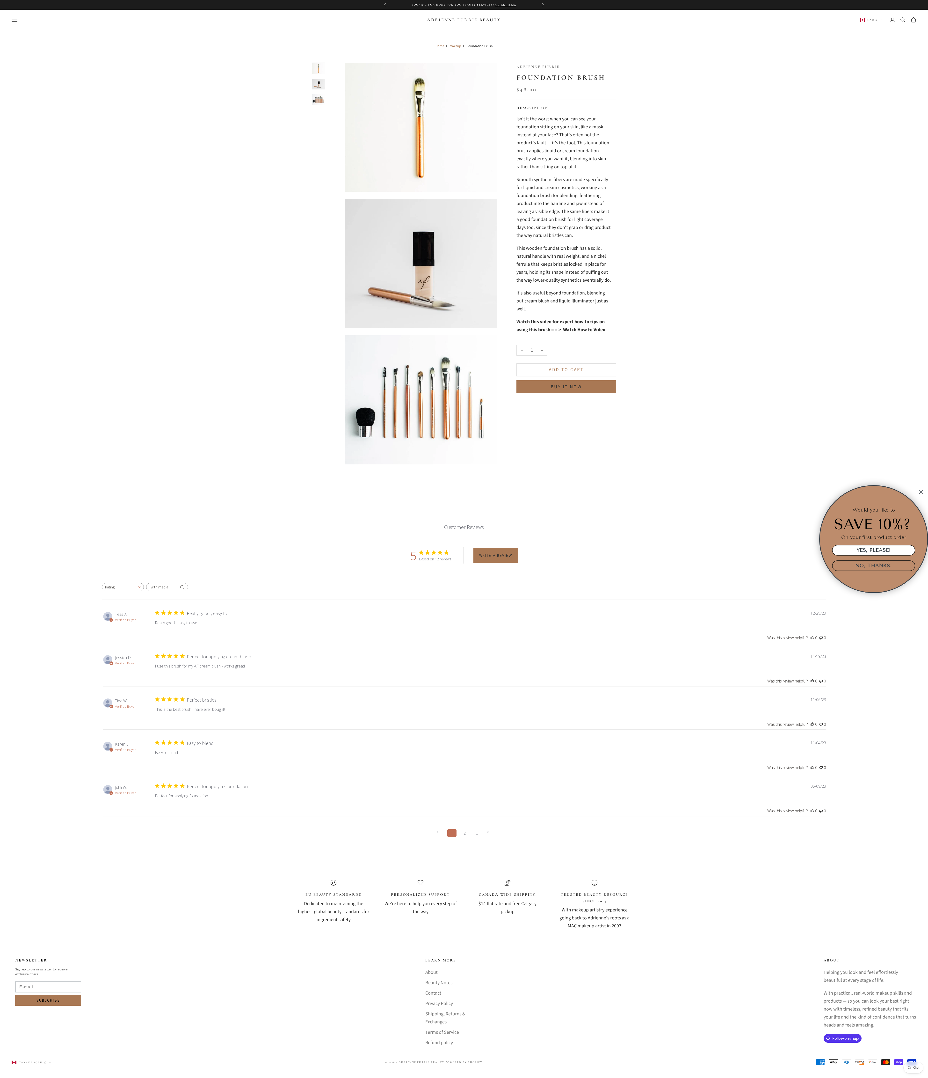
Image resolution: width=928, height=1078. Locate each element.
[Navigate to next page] (489, 832)
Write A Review (495, 555)
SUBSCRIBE (48, 1000)
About (431, 972)
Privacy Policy (439, 1003)
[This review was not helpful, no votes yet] (821, 637)
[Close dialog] (921, 492)
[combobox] (123, 587)
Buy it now (566, 387)
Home (439, 46)
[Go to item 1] (318, 68)
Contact (433, 993)
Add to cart (566, 370)
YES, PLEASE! (874, 550)
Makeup (455, 46)
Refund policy (439, 1042)
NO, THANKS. (874, 565)
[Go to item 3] (318, 99)
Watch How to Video (584, 329)
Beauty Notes (438, 982)
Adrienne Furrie (538, 67)
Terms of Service (442, 1032)
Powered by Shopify (463, 1062)
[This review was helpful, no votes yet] (812, 637)
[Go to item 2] (318, 84)
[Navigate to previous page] (439, 832)
